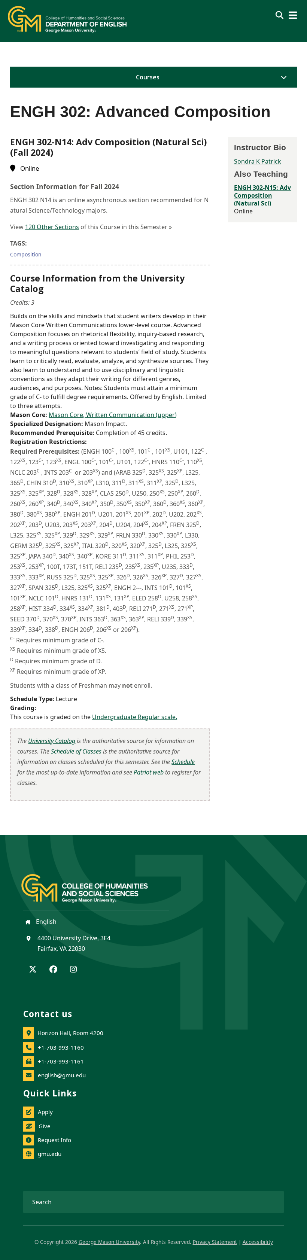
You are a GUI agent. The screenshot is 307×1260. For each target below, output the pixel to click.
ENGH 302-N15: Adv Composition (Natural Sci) (262, 195)
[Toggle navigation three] (293, 15)
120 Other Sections (52, 227)
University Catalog (51, 741)
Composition (26, 254)
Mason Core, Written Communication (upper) (113, 415)
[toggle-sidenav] (282, 77)
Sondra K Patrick (257, 161)
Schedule (183, 762)
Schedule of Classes (76, 751)
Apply (45, 1112)
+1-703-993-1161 (61, 1061)
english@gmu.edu (62, 1075)
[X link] (32, 970)
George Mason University (109, 1241)
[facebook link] (53, 970)
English (45, 921)
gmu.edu (49, 1153)
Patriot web (149, 772)
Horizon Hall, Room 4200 (70, 1033)
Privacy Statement (215, 1241)
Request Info (54, 1140)
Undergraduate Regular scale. (134, 717)
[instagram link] (73, 970)
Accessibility (258, 1241)
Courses (147, 77)
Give (45, 1126)
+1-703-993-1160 (61, 1047)
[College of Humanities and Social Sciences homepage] (92, 884)
